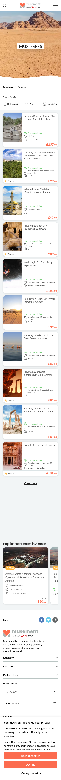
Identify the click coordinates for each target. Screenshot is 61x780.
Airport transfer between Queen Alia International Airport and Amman (25, 577)
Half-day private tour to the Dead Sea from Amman (38, 337)
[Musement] (30, 5)
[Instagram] (55, 619)
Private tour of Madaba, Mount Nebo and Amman (37, 190)
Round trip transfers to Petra (39, 444)
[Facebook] (41, 619)
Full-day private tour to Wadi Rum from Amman (39, 300)
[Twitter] (48, 619)
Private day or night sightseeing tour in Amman (38, 373)
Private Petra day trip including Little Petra (35, 227)
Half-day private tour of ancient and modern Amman (39, 410)
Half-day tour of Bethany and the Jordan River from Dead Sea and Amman (39, 155)
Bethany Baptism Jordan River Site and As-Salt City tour (40, 117)
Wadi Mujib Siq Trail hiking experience (38, 264)
